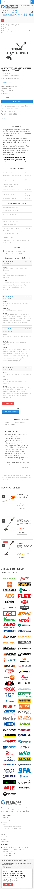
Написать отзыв (14, 75)
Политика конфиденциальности (11, 826)
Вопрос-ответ (5, 841)
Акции (3, 835)
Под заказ (18, 102)
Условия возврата (6, 820)
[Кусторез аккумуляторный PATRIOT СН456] (9, 499)
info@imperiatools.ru (9, 851)
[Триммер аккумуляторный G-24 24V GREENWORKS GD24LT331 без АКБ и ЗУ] (9, 523)
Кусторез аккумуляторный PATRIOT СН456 (22, 495)
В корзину (22, 508)
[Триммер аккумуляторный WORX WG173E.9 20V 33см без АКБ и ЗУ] (9, 548)
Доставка (4, 822)
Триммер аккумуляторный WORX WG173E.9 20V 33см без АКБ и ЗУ (24, 546)
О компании (4, 818)
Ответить (25, 467)
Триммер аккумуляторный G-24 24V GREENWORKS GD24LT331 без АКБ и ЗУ (24, 522)
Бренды (3, 839)
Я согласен (8, 884)
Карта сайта (4, 837)
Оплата (3, 824)
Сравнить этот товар (10, 119)
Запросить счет (6, 82)
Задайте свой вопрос (11, 412)
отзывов (4, 75)
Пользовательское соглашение (11, 828)
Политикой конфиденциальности (13, 880)
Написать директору (10, 15)
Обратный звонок (26, 5)
